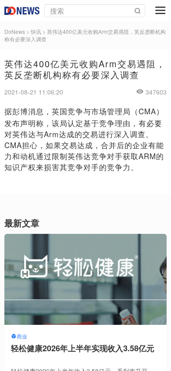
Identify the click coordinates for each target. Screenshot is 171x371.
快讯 (36, 31)
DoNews (14, 31)
